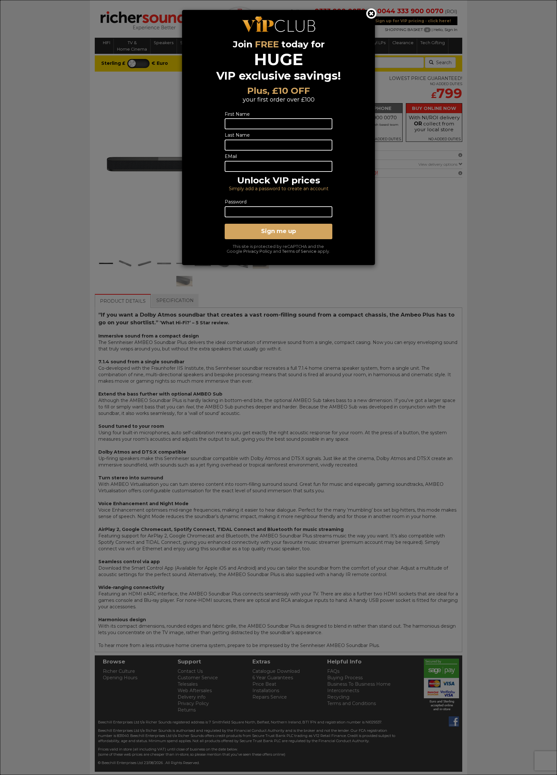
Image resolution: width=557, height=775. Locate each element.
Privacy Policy (257, 251)
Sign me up (278, 231)
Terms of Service (299, 251)
